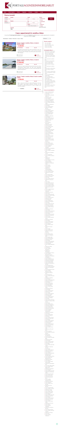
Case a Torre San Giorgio (49, 387)
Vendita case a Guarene (49, 219)
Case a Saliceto (47, 348)
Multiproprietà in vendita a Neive (50, 68)
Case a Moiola (47, 247)
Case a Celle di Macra (48, 170)
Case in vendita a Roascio (49, 323)
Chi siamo (30, 12)
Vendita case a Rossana (49, 342)
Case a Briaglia (47, 128)
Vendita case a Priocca (48, 315)
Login (42, 12)
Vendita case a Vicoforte (49, 403)
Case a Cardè (47, 142)
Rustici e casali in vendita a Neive (50, 71)
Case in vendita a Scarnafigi (49, 370)
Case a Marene (47, 240)
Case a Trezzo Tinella (48, 390)
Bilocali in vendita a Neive (49, 53)
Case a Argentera (48, 98)
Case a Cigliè (47, 181)
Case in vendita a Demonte (49, 194)
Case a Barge (47, 105)
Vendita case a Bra (48, 127)
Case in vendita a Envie (49, 200)
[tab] (49, 41)
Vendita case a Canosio (49, 136)
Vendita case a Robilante (49, 324)
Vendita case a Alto (48, 97)
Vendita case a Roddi (48, 339)
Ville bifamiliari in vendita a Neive (50, 81)
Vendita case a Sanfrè (48, 359)
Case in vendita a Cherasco (49, 178)
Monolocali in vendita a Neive (50, 52)
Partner (18, 12)
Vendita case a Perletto (49, 297)
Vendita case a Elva (48, 198)
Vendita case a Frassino (49, 208)
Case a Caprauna (48, 137)
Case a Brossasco (48, 131)
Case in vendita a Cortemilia (49, 185)
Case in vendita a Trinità (49, 391)
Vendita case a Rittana (48, 321)
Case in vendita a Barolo (49, 106)
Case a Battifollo (48, 109)
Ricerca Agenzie (12, 12)
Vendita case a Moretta (49, 277)
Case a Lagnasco (48, 223)
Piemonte (14, 38)
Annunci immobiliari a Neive (49, 45)
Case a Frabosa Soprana (49, 205)
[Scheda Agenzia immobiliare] (21, 55)
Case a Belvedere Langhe (49, 112)
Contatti (36, 12)
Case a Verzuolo (48, 400)
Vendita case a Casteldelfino (50, 148)
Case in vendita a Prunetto (49, 317)
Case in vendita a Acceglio (49, 91)
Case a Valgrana (48, 393)
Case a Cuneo (47, 193)
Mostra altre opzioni (42, 27)
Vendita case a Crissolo (49, 192)
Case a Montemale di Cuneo (49, 269)
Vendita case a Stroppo (49, 381)
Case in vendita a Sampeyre (49, 353)
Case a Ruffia (47, 343)
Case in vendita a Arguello (49, 99)
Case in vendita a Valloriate (49, 394)
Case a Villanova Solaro (49, 409)
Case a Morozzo (48, 278)
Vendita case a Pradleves (49, 312)
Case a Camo (47, 134)
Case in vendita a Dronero (49, 197)
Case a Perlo (47, 298)
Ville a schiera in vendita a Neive (50, 80)
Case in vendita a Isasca (49, 221)
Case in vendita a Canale (49, 135)
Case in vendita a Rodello (49, 341)
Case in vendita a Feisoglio (49, 203)
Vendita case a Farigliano (49, 201)
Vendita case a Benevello (49, 115)
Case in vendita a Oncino (49, 290)
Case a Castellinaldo (48, 154)
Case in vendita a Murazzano (50, 279)
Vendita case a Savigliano (49, 368)
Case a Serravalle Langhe (49, 373)
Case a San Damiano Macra (49, 356)
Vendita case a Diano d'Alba (50, 195)
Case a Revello (47, 319)
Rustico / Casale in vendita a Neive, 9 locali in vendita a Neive (29, 77)
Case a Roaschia (48, 322)
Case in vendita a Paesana (49, 293)
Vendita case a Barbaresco (49, 104)
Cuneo (18, 38)
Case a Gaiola (47, 209)
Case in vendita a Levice (49, 229)
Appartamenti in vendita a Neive (50, 51)
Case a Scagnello (48, 369)
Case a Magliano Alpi (48, 237)
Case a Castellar (48, 149)
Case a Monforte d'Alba (49, 261)
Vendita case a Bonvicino (49, 119)
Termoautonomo (42, 21)
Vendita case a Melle (48, 246)
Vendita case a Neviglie (49, 284)
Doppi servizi (42, 24)
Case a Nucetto (47, 289)
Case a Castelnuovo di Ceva (49, 159)
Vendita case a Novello (49, 288)
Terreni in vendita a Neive (49, 76)
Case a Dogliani (47, 196)
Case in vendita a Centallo (49, 171)
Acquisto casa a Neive (48, 47)
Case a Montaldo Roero (49, 265)
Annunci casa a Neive (48, 46)
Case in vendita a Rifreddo (49, 320)
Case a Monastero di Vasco (49, 252)
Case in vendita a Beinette (49, 110)
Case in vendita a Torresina (49, 388)
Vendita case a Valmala (49, 395)
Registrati (24, 12)
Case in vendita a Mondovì (49, 259)
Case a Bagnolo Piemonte (49, 101)
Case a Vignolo (47, 404)
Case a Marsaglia (48, 243)
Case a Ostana (47, 292)
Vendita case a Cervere (48, 176)
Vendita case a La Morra (49, 222)
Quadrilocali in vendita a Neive (50, 55)
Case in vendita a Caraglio (49, 138)
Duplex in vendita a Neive (49, 63)
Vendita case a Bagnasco (49, 100)
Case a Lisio (47, 232)
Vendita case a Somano (49, 376)
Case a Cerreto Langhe (48, 174)
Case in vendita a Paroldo (49, 296)
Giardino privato (42, 18)
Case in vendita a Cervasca (49, 175)
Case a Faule (47, 202)
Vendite (10, 38)
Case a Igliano (47, 220)
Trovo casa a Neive (48, 44)
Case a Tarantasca (48, 382)
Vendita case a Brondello (49, 130)
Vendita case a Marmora (49, 242)
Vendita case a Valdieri (49, 392)
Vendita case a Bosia (48, 124)
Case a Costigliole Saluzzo (49, 189)
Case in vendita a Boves (49, 126)
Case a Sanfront (47, 360)
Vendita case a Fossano (49, 204)
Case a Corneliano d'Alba (49, 184)
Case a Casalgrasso (48, 145)
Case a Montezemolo (48, 274)
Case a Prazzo (47, 313)
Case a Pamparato (48, 295)
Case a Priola (47, 316)
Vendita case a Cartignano (49, 144)
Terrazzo (41, 20)
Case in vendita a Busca (49, 132)
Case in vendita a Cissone (49, 182)
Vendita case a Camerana (49, 133)
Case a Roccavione (48, 336)
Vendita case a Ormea (48, 291)
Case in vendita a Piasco (49, 303)
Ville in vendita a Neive (48, 79)
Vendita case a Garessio (49, 212)
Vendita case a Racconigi (49, 318)
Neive (22, 38)
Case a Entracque (48, 199)
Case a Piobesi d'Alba (48, 306)
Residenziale (5, 38)
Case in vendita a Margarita (49, 241)
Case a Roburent (48, 325)
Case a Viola (47, 413)
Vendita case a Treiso (48, 389)
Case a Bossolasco (48, 125)
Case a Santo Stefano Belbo (49, 365)
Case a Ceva (47, 177)
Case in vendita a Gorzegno (49, 214)
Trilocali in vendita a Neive (49, 54)
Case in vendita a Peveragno (49, 299)
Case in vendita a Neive (49, 283)
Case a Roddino (48, 340)
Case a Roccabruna (48, 331)
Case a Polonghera (48, 309)
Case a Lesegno (47, 228)
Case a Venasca (47, 396)
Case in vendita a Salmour (49, 349)
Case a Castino (47, 165)
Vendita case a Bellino (48, 111)
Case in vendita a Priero (49, 314)
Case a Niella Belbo (48, 285)
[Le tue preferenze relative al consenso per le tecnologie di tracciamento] (57, 424)
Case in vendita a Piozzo (49, 307)
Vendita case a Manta (48, 239)
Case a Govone (47, 216)
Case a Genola (47, 213)
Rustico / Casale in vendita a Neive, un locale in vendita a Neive (28, 43)
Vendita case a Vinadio (49, 412)
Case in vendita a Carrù (49, 143)
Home (5, 12)
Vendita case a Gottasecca (49, 215)
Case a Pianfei (47, 302)
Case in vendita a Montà (49, 262)
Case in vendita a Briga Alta (49, 129)
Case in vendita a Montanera (49, 266)
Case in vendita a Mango (49, 238)
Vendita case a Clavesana (49, 183)
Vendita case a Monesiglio (49, 260)
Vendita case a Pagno (48, 294)
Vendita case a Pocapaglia (49, 308)
